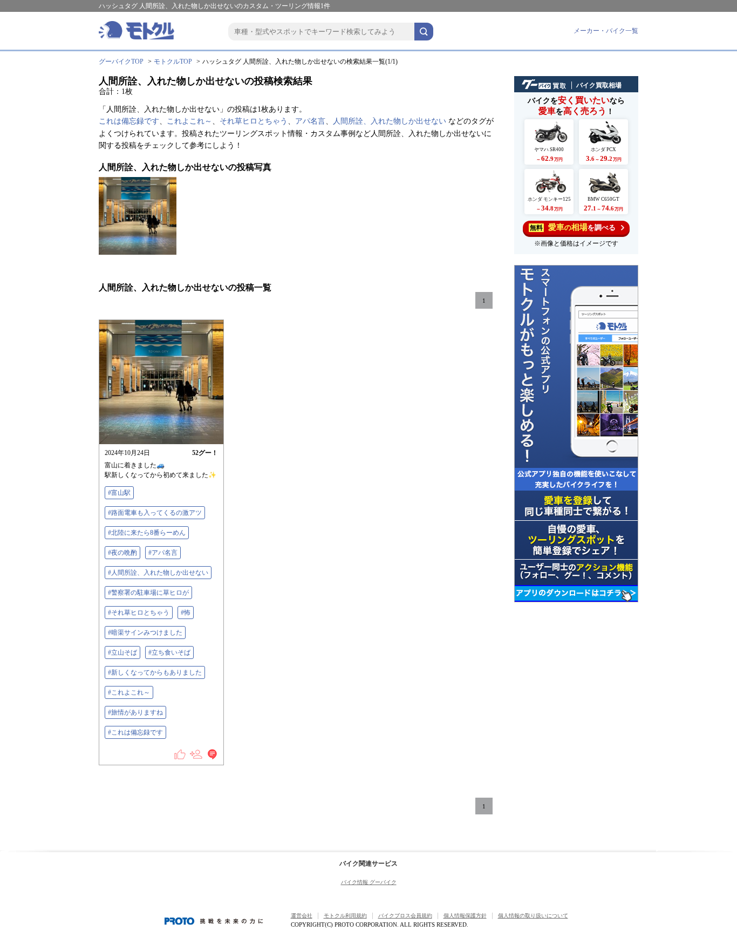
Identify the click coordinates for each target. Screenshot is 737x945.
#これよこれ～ (129, 692)
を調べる (573, 227)
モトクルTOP (173, 61)
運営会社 (301, 916)
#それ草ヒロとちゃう (138, 612)
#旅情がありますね (135, 712)
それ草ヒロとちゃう (254, 121)
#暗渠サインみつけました (145, 632)
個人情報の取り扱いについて (533, 916)
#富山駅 (119, 493)
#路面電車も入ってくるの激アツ (155, 512)
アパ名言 (310, 121)
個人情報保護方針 (465, 916)
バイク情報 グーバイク (369, 882)
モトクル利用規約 (345, 916)
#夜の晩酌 (122, 552)
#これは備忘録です (135, 732)
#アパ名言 (163, 552)
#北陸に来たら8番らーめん (147, 532)
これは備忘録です (129, 121)
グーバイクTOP (121, 61)
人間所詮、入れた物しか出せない (389, 121)
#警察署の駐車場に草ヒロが (148, 592)
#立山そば (122, 652)
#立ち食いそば (169, 652)
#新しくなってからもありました (155, 672)
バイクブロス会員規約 (405, 916)
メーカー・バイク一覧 (606, 31)
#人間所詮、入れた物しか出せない (158, 572)
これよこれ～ (189, 121)
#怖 (185, 612)
